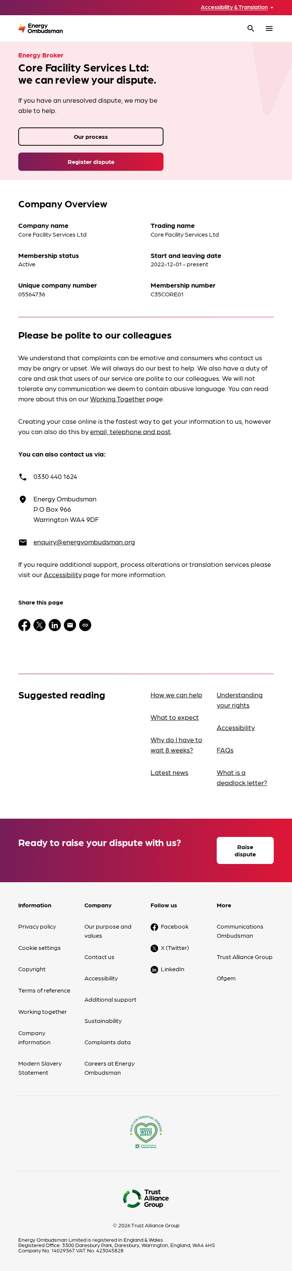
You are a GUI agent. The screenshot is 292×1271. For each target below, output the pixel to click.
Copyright (32, 969)
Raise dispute (245, 850)
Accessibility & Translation (234, 7)
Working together (42, 1011)
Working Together (117, 398)
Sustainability (103, 1020)
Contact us (99, 957)
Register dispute (91, 161)
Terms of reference (44, 990)
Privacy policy (37, 926)
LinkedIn (172, 969)
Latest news (169, 772)
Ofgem (226, 978)
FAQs (225, 749)
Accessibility (63, 574)
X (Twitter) (175, 947)
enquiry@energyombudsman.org (84, 541)
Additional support (110, 999)
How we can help (176, 694)
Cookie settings (39, 947)
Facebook (175, 926)
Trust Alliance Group (245, 957)
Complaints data (107, 1042)
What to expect (175, 717)
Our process (91, 136)
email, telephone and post (130, 431)
